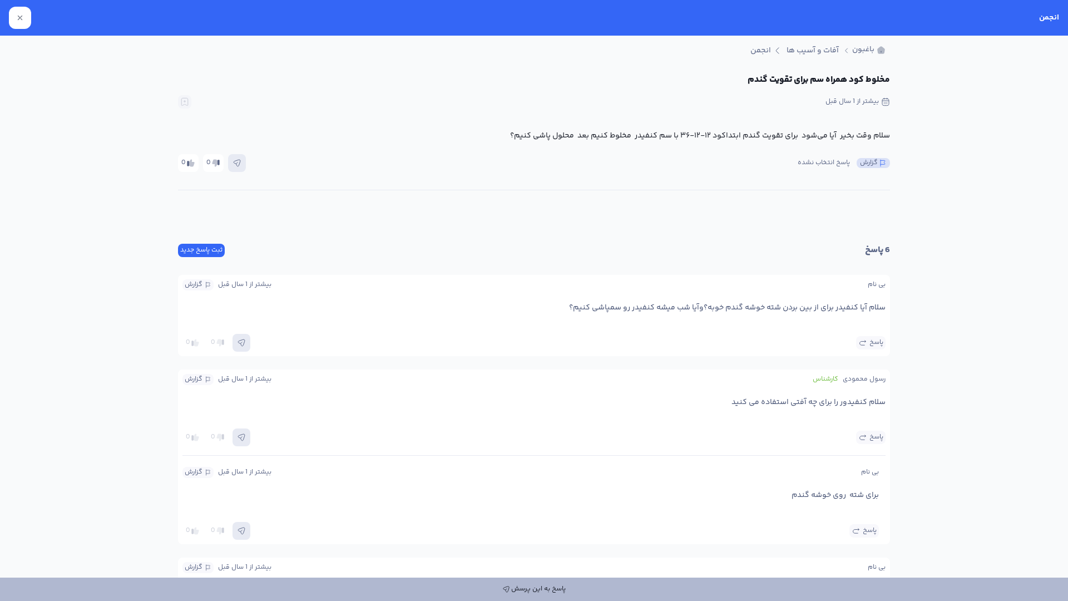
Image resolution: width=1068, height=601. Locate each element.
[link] (869, 50)
